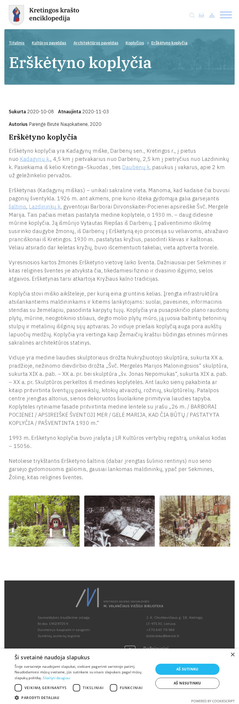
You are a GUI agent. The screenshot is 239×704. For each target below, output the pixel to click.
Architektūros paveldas (95, 43)
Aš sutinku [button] (187, 669)
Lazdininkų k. (45, 206)
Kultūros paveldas (49, 43)
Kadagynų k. (35, 159)
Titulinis (16, 43)
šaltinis (17, 206)
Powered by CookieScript (213, 701)
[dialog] (119, 676)
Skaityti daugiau (56, 677)
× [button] (232, 655)
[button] (82, 697)
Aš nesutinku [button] (187, 683)
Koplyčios (135, 43)
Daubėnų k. (136, 167)
